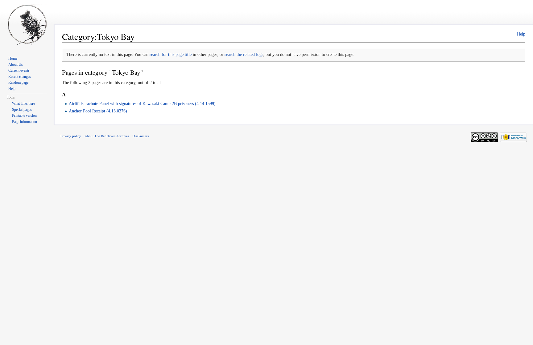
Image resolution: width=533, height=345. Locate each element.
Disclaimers (140, 136)
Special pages (22, 109)
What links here (23, 103)
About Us (15, 64)
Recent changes (19, 76)
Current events (19, 70)
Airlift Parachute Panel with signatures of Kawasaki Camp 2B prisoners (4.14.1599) (142, 103)
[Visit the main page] (27, 24)
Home (12, 58)
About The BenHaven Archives (107, 136)
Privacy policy (70, 136)
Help (521, 34)
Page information (24, 122)
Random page (18, 82)
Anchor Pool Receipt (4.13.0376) (98, 111)
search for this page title (171, 54)
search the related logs (244, 54)
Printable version (24, 115)
